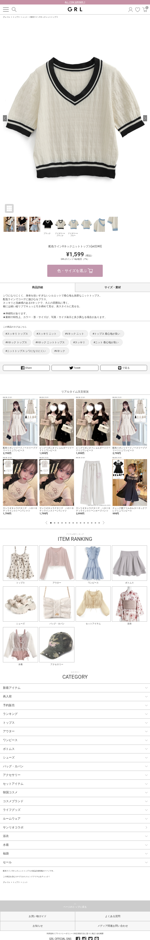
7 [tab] (73, 523)
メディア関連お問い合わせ (112, 925)
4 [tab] (62, 523)
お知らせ (38, 925)
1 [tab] (51, 523)
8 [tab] (77, 523)
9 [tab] (80, 523)
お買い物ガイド (37, 916)
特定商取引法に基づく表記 (84, 934)
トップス (16, 17)
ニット (25, 17)
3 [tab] (58, 523)
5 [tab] (65, 523)
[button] (5, 118)
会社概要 (100, 934)
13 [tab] (95, 523)
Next (103, 522)
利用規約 (50, 934)
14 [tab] (99, 523)
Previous (46, 522)
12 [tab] (91, 523)
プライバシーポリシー (64, 934)
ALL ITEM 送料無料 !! (75, 2)
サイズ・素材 (112, 287)
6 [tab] (69, 523)
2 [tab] (54, 523)
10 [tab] (84, 523)
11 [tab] (88, 523)
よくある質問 (112, 916)
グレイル (6, 17)
